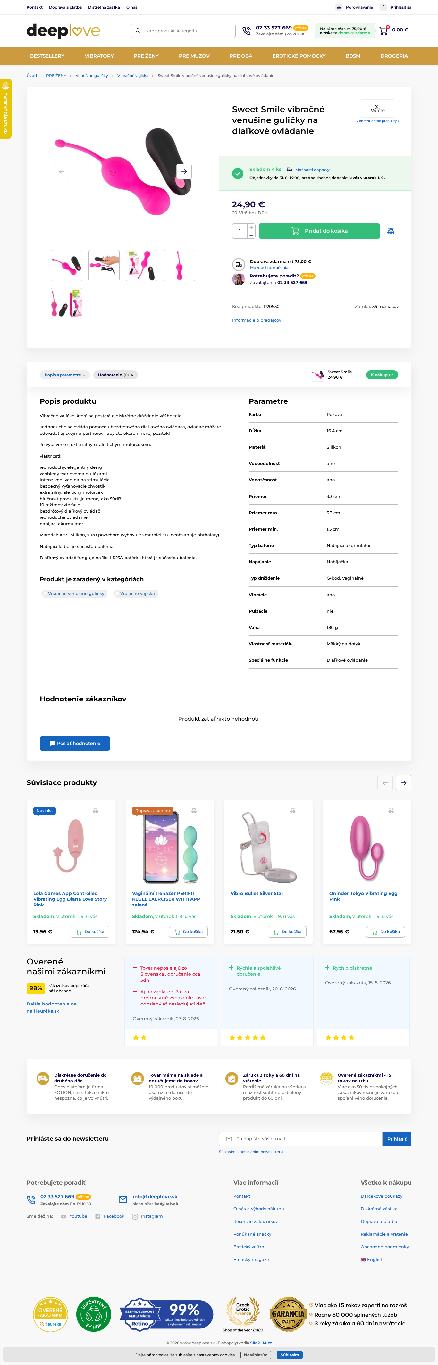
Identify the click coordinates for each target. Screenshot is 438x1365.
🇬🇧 (363, 1259)
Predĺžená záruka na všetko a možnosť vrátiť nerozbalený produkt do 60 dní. (274, 1092)
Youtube (78, 1216)
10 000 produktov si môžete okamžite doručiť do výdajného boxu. (178, 1092)
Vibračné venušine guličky (76, 593)
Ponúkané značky (252, 1234)
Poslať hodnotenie (78, 743)
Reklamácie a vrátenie (384, 1234)
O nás (131, 7)
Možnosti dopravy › (313, 169)
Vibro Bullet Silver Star (257, 893)
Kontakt (35, 7)
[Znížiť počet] (251, 235)
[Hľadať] (138, 31)
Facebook (114, 1216)
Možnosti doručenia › (270, 267)
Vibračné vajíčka (132, 75)
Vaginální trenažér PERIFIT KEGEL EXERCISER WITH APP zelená (166, 899)
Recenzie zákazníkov (255, 1221)
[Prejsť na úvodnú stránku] (63, 30)
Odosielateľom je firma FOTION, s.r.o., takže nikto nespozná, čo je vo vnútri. (81, 1092)
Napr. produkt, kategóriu (171, 30)
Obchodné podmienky (385, 1246)
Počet (240, 231)
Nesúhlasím (256, 1355)
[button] (184, 171)
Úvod (32, 75)
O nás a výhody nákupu (258, 1208)
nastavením (207, 1355)
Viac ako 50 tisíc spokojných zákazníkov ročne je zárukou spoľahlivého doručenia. (368, 1092)
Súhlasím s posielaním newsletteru (251, 1151)
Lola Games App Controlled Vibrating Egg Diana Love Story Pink (70, 899)
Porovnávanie (359, 7)
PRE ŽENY (56, 75)
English (375, 1259)
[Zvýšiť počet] (251, 227)
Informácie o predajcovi (257, 320)
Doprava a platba (65, 7)
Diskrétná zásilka (379, 1208)
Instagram (152, 1216)
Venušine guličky (92, 75)
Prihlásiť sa (401, 7)
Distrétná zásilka (104, 7)
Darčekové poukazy (381, 1196)
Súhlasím (290, 1355)
